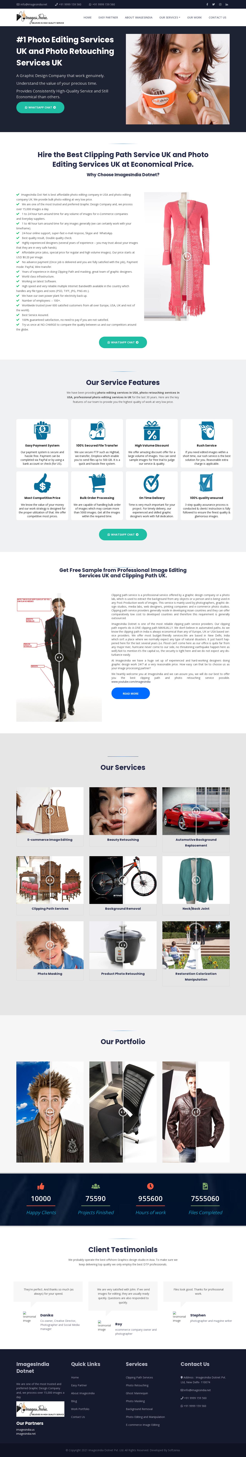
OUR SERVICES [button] (168, 17)
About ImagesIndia (83, 1393)
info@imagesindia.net (34, 4)
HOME (88, 17)
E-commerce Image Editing (143, 1425)
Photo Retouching (137, 1385)
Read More (131, 693)
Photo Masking (135, 1401)
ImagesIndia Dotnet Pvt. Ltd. (106, 1450)
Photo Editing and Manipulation (145, 1417)
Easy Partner (79, 1385)
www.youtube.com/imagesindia (130, 681)
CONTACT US (217, 17)
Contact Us (78, 1417)
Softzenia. (174, 1450)
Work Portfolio (80, 1409)
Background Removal (139, 1409)
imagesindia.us (25, 1429)
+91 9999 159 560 (69, 4)
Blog (74, 1401)
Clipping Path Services (139, 1377)
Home (75, 1377)
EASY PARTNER (108, 17)
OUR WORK (194, 17)
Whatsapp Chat (40, 107)
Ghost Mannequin (137, 1393)
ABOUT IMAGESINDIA (138, 17)
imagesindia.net (26, 1433)
